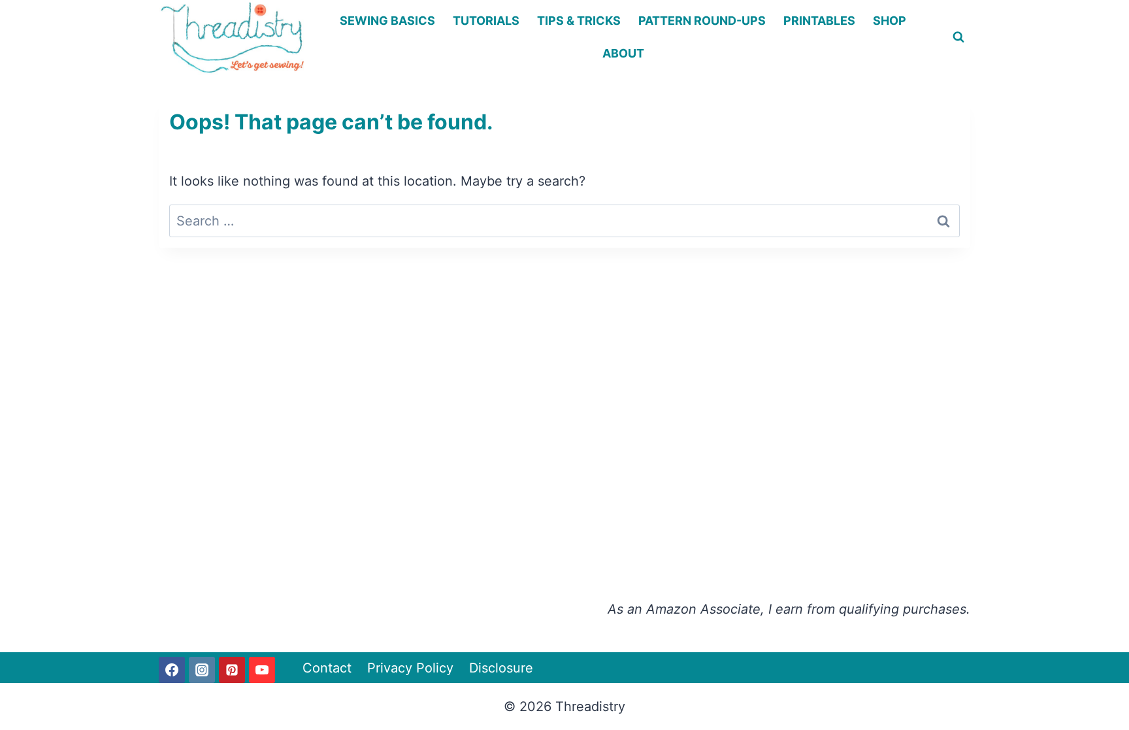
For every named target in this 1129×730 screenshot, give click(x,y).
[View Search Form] (958, 37)
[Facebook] (172, 670)
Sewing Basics (387, 20)
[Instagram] (202, 670)
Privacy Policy (410, 668)
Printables (819, 20)
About (623, 53)
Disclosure (501, 668)
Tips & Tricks (579, 20)
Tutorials (486, 20)
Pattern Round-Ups (702, 20)
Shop (889, 20)
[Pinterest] (232, 670)
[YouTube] (262, 670)
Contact (327, 668)
